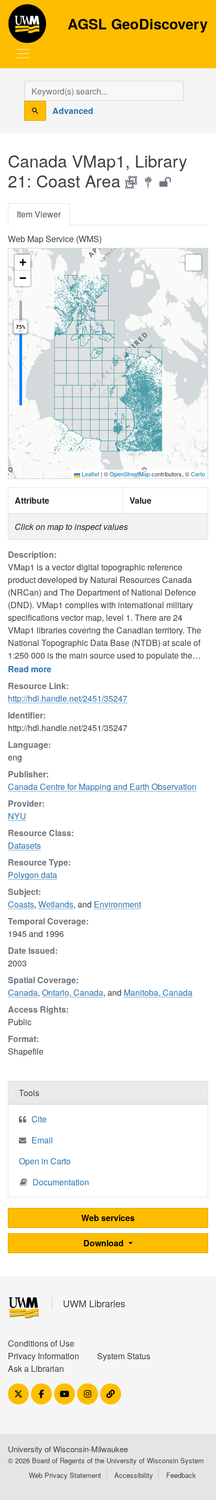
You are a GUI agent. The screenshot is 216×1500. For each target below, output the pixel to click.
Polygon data (32, 875)
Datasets (24, 845)
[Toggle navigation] (23, 53)
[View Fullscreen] (193, 262)
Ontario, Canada (72, 992)
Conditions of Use (41, 1343)
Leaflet (89, 474)
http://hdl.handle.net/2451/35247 (67, 698)
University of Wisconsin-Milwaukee (68, 1448)
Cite (39, 1119)
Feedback (181, 1475)
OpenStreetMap (130, 474)
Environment (117, 904)
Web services (108, 1218)
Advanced (72, 111)
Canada (23, 992)
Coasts (21, 904)
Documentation (61, 1182)
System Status (123, 1356)
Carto (198, 474)
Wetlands (55, 904)
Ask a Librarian (36, 1368)
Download (104, 1243)
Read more (29, 669)
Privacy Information (43, 1356)
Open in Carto (45, 1161)
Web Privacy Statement (65, 1475)
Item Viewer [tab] (39, 214)
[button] (22, 262)
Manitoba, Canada (158, 992)
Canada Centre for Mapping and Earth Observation (102, 786)
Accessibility (133, 1475)
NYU (17, 816)
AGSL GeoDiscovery (27, 27)
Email (42, 1140)
